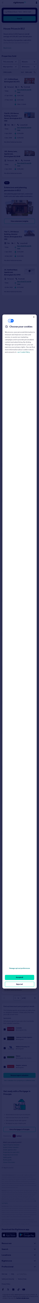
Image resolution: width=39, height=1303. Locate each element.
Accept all (19, 977)
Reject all (19, 984)
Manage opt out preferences (19, 968)
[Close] (34, 317)
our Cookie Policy (23, 352)
